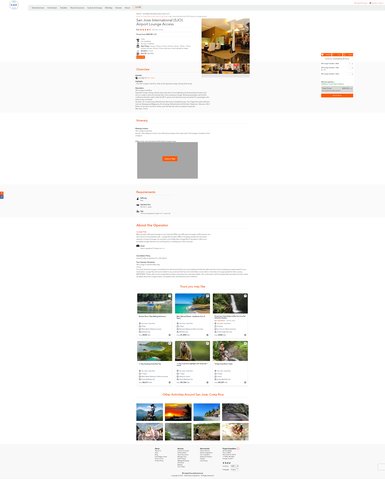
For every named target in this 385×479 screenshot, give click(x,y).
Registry (180, 465)
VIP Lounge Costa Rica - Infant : (330, 75)
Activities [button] (51, 8)
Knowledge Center (161, 457)
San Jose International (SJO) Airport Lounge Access (188, 16)
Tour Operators (205, 455)
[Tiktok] (229, 463)
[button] (2, 193)
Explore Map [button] (170, 159)
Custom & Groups (94, 8)
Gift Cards (180, 463)
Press (156, 453)
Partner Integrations (206, 453)
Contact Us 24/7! (228, 459)
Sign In (381, 3)
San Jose (156, 16)
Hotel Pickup (181, 459)
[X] (226, 463)
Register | (374, 3)
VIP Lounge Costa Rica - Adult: (330, 63)
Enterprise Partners (206, 457)
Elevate (119, 8)
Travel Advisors (205, 451)
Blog (156, 455)
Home (139, 16)
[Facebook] (224, 463)
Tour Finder (181, 467)
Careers (202, 459)
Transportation (182, 453)
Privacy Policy (159, 461)
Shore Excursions (77, 8)
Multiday (108, 8)
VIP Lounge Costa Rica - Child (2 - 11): (330, 69)
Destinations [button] (37, 8)
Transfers (63, 8)
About (127, 8)
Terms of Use (159, 459)
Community (203, 461)
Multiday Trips (181, 457)
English (233, 469)
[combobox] (235, 469)
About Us (158, 451)
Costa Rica (147, 16)
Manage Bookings (183, 461)
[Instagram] (228, 463)
